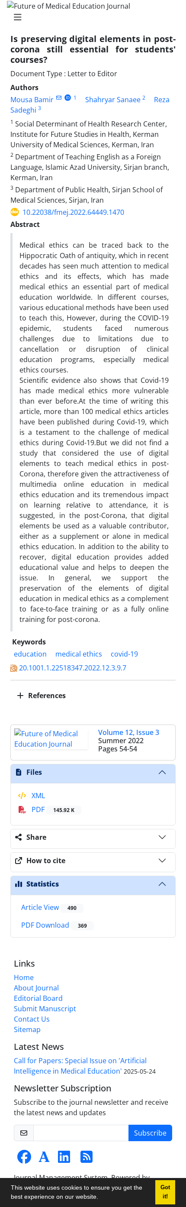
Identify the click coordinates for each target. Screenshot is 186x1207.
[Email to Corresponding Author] (58, 97)
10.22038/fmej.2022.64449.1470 (73, 212)
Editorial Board (38, 998)
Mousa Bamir (32, 99)
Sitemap (27, 1029)
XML (37, 795)
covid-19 (124, 654)
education (30, 654)
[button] (101, 1198)
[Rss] (86, 1159)
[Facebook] (24, 1159)
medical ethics (78, 654)
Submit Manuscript (45, 1008)
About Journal (36, 988)
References (46, 695)
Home (24, 977)
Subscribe (150, 1133)
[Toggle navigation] (90, 17)
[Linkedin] (64, 1159)
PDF (52, 809)
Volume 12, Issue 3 (128, 732)
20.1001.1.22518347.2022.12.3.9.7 (72, 668)
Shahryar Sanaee (113, 99)
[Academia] (44, 1159)
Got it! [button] (165, 1192)
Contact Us (32, 1019)
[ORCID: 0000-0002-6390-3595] (68, 97)
